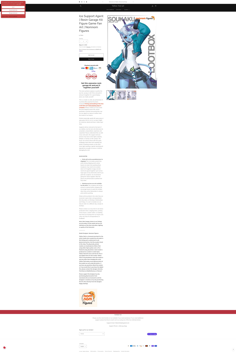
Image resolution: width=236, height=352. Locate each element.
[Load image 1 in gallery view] (111, 95)
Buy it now (91, 59)
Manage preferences (13, 13)
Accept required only (13, 10)
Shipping (88, 46)
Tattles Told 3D (86, 351)
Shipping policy (116, 351)
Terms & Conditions (13, 16)
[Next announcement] (133, 2)
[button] (80, 6)
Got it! (13, 7)
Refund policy (93, 351)
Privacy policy (5, 16)
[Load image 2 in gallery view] (121, 95)
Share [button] (81, 35)
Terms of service (108, 351)
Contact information (125, 351)
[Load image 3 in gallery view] (131, 95)
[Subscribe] (103, 334)
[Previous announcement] (102, 2)
